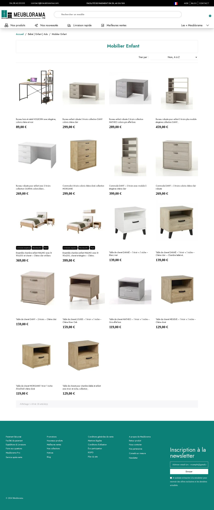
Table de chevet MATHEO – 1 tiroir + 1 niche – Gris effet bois (129, 321)
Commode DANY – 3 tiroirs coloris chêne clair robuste (176, 187)
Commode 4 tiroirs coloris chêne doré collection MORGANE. (83, 187)
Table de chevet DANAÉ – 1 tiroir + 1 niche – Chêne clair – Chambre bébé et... (175, 254)
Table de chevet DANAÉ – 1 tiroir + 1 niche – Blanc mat (128, 254)
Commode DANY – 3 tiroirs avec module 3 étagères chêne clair (127, 187)
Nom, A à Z (183, 57)
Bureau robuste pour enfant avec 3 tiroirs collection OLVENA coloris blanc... (33, 187)
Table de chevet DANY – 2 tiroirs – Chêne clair (36, 319)
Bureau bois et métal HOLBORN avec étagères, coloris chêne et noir (36, 121)
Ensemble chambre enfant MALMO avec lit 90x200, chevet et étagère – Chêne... (80, 254)
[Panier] (209, 14)
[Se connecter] (198, 15)
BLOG (194, 3)
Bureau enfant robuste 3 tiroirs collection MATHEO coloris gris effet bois (126, 121)
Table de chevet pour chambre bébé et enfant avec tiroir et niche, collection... (82, 387)
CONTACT (204, 3)
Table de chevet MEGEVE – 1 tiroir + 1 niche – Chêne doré (176, 321)
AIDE (186, 3)
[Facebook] (185, 439)
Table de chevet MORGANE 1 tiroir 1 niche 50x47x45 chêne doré (34, 387)
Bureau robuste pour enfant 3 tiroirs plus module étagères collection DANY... (176, 121)
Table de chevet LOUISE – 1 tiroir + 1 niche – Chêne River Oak (82, 321)
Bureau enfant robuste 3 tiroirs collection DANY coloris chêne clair (82, 121)
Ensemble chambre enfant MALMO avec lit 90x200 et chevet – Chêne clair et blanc (34, 254)
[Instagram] (193, 439)
